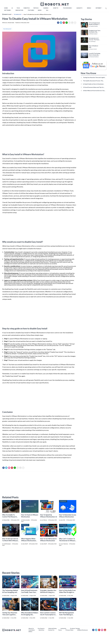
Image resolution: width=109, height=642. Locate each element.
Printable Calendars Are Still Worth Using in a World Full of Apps (48, 592)
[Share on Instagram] (9, 468)
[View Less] (75, 23)
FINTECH (35, 8)
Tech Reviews (67, 8)
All (47, 10)
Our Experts (41, 628)
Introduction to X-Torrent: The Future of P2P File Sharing (94, 39)
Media (89, 8)
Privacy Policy (69, 630)
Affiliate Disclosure (82, 630)
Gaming (45, 8)
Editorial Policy (52, 628)
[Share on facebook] (58, 23)
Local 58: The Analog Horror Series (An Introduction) (94, 54)
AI (12, 8)
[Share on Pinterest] (64, 23)
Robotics (27, 8)
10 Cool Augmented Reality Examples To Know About (94, 23)
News (39, 10)
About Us (31, 628)
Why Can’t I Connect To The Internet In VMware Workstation (67, 540)
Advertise (41, 630)
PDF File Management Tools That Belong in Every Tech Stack (66, 614)
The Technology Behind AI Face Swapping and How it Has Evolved (10, 592)
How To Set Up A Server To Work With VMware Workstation (10, 540)
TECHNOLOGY (7, 29)
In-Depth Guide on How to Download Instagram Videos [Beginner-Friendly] (93, 84)
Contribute (32, 630)
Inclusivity (63, 628)
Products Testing (75, 628)
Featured (31, 10)
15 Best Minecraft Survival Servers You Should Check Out (93, 90)
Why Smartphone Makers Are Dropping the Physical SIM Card (29, 614)
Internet (99, 8)
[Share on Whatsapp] (66, 23)
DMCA (30, 631)
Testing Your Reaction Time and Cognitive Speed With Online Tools (10, 614)
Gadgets (79, 8)
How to (55, 8)
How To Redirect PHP (93, 46)
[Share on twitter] (61, 23)
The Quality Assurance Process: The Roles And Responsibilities (93, 80)
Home (6, 8)
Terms (60, 630)
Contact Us (51, 630)
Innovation (19, 10)
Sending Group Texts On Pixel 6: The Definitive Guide (94, 31)
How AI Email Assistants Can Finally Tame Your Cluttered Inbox (29, 592)
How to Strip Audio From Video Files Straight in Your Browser (67, 592)
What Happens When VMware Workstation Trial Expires (28, 540)
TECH (18, 8)
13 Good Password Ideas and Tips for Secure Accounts (93, 87)
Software (7, 10)
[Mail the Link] (72, 23)
